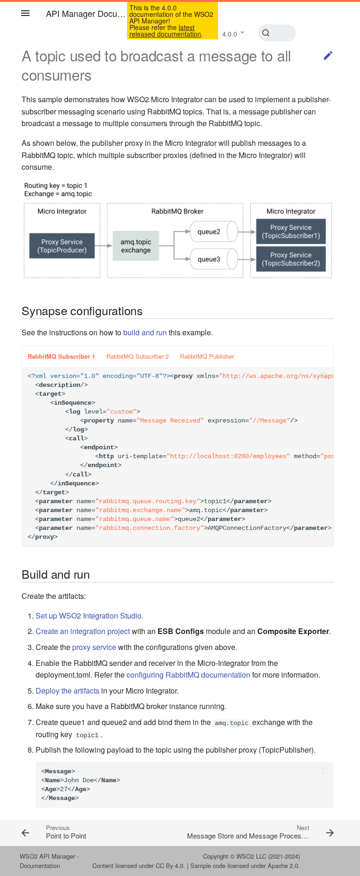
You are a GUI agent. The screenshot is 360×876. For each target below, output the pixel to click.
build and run (145, 332)
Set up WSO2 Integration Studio (89, 615)
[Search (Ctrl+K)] (277, 32)
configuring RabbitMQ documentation (188, 674)
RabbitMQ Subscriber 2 (137, 356)
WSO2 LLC (251, 856)
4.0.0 (229, 33)
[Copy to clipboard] (323, 376)
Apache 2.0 (283, 865)
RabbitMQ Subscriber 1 (61, 356)
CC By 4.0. (170, 865)
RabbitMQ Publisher (207, 356)
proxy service (94, 647)
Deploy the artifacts (67, 690)
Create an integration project (83, 631)
